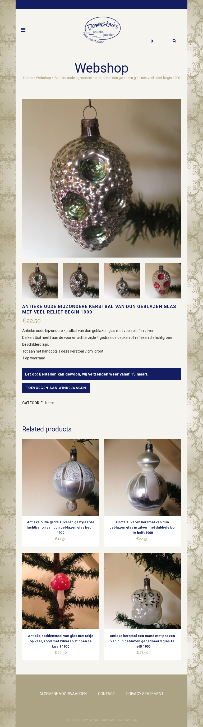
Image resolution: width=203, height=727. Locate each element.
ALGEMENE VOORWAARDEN (63, 694)
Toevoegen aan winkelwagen (56, 388)
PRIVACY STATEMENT (145, 694)
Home (28, 78)
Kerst (49, 403)
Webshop (43, 78)
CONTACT (106, 694)
